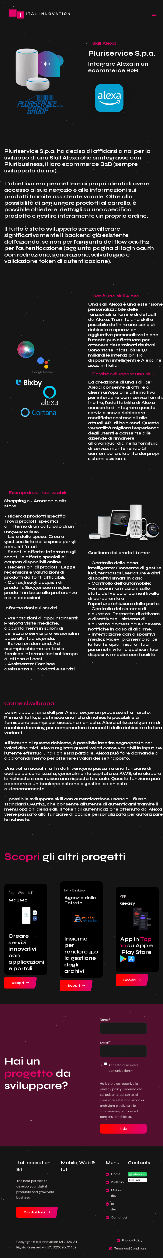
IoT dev (114, 1206)
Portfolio (117, 1182)
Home (116, 1174)
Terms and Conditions (130, 1248)
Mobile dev (116, 1193)
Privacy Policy (132, 1240)
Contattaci (35, 1212)
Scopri (18, 983)
